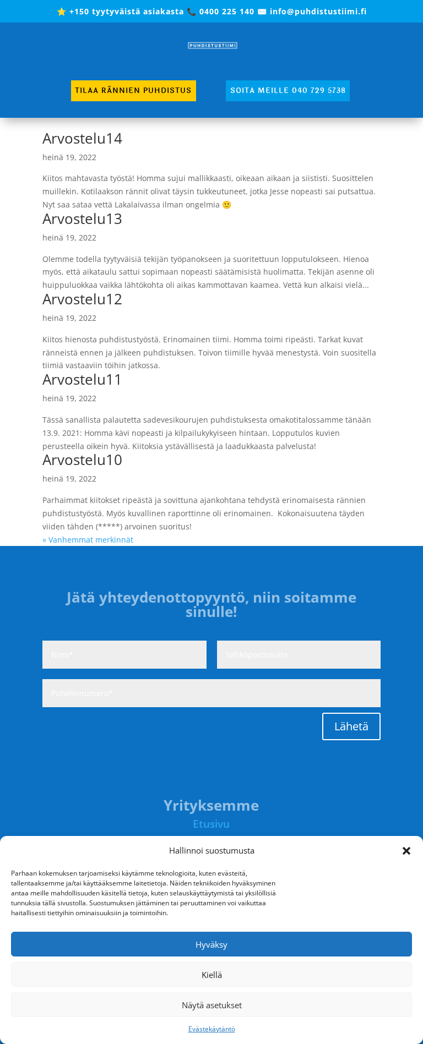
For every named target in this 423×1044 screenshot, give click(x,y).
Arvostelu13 (82, 218)
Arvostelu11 (82, 379)
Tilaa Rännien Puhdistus (133, 90)
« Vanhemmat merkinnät (87, 539)
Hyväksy (211, 944)
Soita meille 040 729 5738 (288, 90)
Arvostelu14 (82, 138)
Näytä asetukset (212, 1004)
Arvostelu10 (82, 459)
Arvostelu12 (82, 299)
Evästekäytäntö (211, 1029)
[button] (406, 850)
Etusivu (211, 824)
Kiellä (212, 974)
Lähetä (351, 726)
